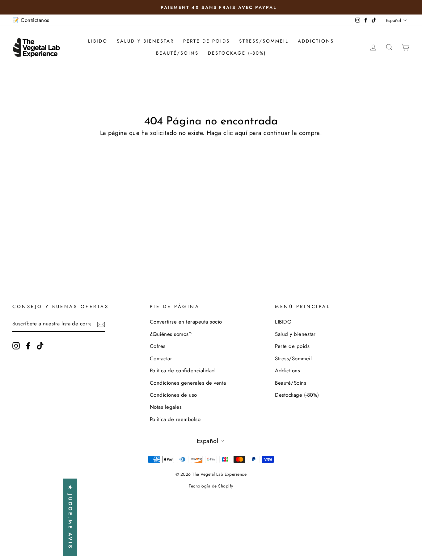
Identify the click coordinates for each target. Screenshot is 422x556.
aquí (241, 132)
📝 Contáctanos (30, 20)
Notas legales (166, 407)
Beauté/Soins (177, 53)
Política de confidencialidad (182, 370)
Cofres (158, 346)
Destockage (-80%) (237, 53)
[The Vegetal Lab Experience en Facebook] (28, 345)
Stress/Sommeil (264, 41)
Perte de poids (206, 41)
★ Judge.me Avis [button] (70, 517)
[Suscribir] (101, 324)
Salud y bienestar (145, 41)
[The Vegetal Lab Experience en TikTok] (40, 345)
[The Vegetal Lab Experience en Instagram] (16, 345)
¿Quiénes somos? (171, 334)
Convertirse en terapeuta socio (186, 321)
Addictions (316, 41)
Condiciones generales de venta (188, 383)
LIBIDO (98, 41)
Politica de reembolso (175, 419)
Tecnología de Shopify (211, 486)
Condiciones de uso (173, 395)
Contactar (161, 358)
